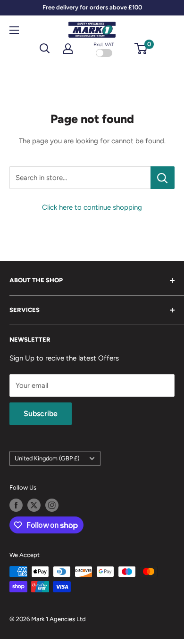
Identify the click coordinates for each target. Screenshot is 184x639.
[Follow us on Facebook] (16, 505)
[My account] (68, 48)
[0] (141, 48)
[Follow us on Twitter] (34, 505)
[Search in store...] (163, 177)
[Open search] (45, 48)
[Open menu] (14, 30)
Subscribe (41, 413)
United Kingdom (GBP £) (47, 458)
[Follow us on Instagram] (52, 505)
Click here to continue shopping (92, 207)
